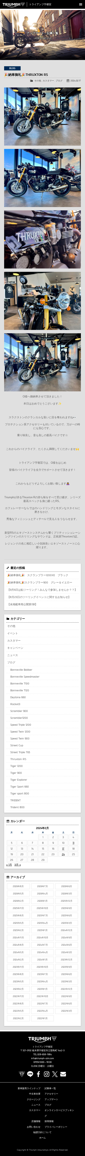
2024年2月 (18, 959)
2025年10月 (42, 908)
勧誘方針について (42, 1132)
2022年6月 (66, 1003)
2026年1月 (42, 900)
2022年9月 (66, 996)
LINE (30, 1074)
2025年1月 (42, 930)
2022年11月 (18, 996)
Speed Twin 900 (20, 738)
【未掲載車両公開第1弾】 (22, 604)
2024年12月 (66, 930)
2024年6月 (66, 944)
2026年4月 (42, 893)
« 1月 (9, 864)
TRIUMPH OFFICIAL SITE (22, 1074)
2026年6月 (66, 886)
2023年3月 (66, 981)
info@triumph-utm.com (42, 1058)
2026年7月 (42, 886)
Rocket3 (15, 704)
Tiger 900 (16, 772)
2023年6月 (66, 974)
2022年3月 (66, 1010)
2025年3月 (66, 922)
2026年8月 (18, 886)
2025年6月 (66, 915)
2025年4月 (42, 922)
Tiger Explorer (18, 779)
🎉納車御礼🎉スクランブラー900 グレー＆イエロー (39, 582)
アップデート (51, 1099)
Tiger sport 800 (19, 793)
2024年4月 (42, 952)
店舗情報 (35, 1121)
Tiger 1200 (16, 766)
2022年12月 (66, 988)
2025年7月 (42, 915)
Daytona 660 (18, 697)
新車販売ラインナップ (29, 1088)
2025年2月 (18, 930)
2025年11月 (18, 908)
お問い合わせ (33, 1126)
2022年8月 (18, 1003)
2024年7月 (42, 944)
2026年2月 (18, 900)
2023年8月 (18, 974)
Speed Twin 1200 (20, 731)
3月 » (17, 864)
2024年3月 (66, 952)
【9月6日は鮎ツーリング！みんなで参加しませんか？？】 (42, 589)
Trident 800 (17, 807)
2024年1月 (42, 959)
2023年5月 (18, 981)
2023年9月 (66, 966)
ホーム (42, 1137)
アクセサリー (51, 1093)
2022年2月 (18, 1018)
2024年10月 (42, 937)
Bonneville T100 (19, 683)
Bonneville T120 (19, 690)
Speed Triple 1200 (20, 724)
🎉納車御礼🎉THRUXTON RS (26, 74)
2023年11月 (18, 966)
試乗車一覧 (50, 1088)
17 (63, 848)
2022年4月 (42, 1010)
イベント (12, 633)
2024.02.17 (76, 80)
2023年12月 (66, 959)
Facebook (38, 1074)
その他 (37, 80)
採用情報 (49, 1121)
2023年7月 (42, 974)
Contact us (63, 1074)
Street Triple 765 (20, 752)
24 (63, 854)
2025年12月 (66, 900)
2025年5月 (18, 922)
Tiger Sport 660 (19, 786)
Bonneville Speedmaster (24, 676)
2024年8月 (18, 944)
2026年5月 (18, 893)
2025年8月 (18, 915)
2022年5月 (18, 1010)
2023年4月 (42, 981)
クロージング (33, 1099)
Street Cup (16, 745)
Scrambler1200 (19, 717)
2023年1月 (42, 988)
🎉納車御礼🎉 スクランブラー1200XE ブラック (37, 575)
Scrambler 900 (19, 711)
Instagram (47, 1074)
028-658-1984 (44, 1054)
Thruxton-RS (18, 759)
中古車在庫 (34, 1093)
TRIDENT (15, 800)
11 (73, 842)
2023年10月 (42, 966)
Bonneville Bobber (21, 669)
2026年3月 (66, 893)
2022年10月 (42, 996)
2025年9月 (66, 908)
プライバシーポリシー (56, 1126)
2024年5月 (18, 952)
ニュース (12, 655)
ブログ (59, 80)
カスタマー (48, 80)
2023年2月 (18, 988)
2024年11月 (18, 937)
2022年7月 (42, 1003)
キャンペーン (15, 647)
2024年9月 (66, 937)
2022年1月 (42, 1018)
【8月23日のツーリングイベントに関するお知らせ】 (39, 597)
